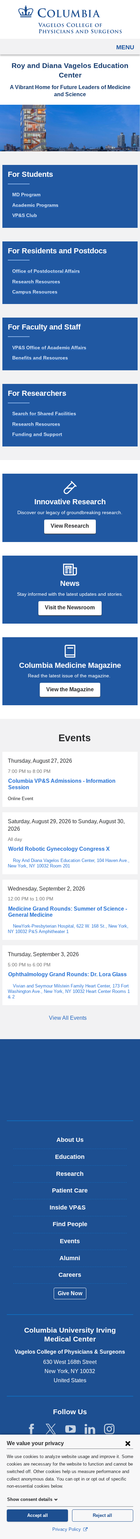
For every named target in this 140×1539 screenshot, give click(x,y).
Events (70, 1241)
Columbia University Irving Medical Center (70, 1058)
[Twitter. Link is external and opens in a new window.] (50, 1429)
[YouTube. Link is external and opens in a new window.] (70, 1429)
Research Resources (36, 281)
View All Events (68, 1018)
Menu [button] (125, 47)
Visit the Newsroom (70, 607)
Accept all (37, 1515)
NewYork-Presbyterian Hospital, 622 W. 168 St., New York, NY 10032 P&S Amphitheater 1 (68, 929)
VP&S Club (24, 215)
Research (70, 1173)
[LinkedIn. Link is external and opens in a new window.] (89, 1429)
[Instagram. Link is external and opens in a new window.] (109, 1429)
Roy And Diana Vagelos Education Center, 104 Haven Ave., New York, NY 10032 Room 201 (68, 863)
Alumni (69, 1258)
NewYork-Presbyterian (70, 1080)
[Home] (70, 19)
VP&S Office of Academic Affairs (49, 347)
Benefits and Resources (40, 357)
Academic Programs (35, 205)
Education (70, 1156)
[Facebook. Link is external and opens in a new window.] (31, 1429)
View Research (70, 526)
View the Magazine (70, 689)
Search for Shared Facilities (44, 413)
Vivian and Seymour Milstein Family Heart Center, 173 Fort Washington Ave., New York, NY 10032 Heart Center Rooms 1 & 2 (69, 991)
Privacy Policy (67, 1529)
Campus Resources (34, 291)
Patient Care (70, 1190)
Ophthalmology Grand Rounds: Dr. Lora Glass (67, 974)
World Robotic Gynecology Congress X (59, 849)
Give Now (70, 1293)
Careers (69, 1274)
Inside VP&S (72, 1210)
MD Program (26, 194)
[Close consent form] (127, 1443)
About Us (70, 1139)
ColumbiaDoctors (70, 1101)
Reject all (102, 1515)
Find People (70, 1224)
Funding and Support (37, 434)
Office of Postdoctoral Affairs (46, 271)
